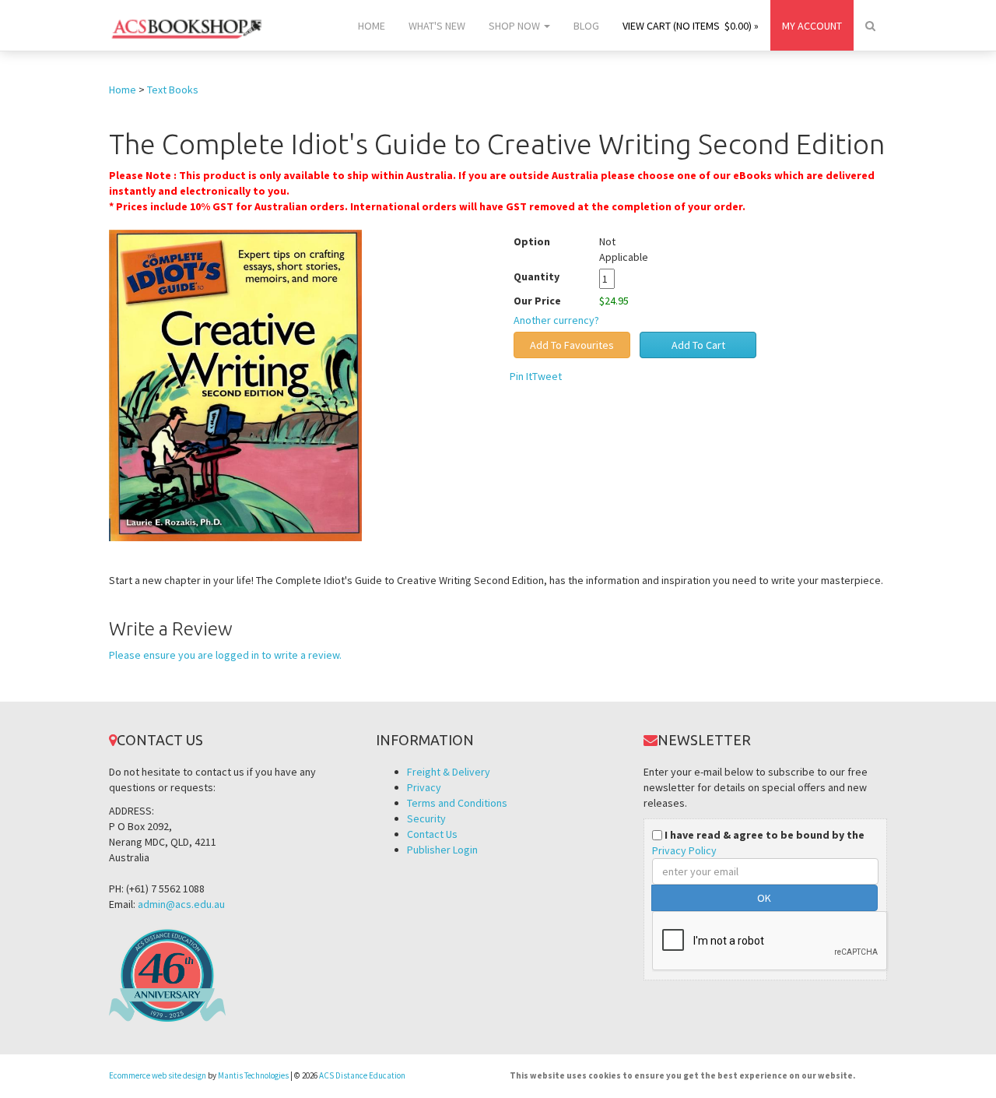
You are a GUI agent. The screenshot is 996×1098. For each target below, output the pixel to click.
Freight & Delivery (448, 772)
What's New (437, 26)
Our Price (537, 301)
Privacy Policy (684, 850)
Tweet (547, 376)
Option (532, 241)
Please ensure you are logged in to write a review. (225, 655)
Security (426, 818)
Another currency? (556, 320)
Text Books (172, 90)
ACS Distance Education (362, 1075)
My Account (812, 26)
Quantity (548, 276)
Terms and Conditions (457, 803)
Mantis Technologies (253, 1075)
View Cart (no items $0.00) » (690, 26)
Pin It (521, 376)
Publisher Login (442, 850)
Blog (586, 26)
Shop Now (515, 26)
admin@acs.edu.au (181, 904)
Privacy (424, 787)
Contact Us (432, 834)
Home (371, 26)
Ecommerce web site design (157, 1075)
